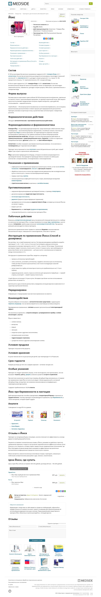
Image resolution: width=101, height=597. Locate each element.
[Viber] (50, 38)
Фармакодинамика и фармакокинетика (21, 50)
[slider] (62, 523)
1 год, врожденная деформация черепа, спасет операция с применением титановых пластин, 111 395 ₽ (82, 168)
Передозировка (14, 66)
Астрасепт (17, 420)
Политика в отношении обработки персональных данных (25, 580)
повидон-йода (51, 74)
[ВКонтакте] (44, 38)
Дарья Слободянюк (32, 495)
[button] (64, 414)
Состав (12, 42)
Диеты (33, 9)
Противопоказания (15, 56)
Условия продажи (44, 45)
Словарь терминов (84, 9)
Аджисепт (15, 423)
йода (18, 132)
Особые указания (44, 53)
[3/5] (34, 21)
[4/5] (35, 21)
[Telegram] (48, 38)
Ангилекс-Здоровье (18, 429)
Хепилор (43, 420)
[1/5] (31, 21)
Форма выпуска (14, 45)
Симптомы (23, 9)
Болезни (12, 9)
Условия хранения (44, 48)
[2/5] (32, 21)
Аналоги (41, 58)
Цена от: (62, 15)
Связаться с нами (13, 587)
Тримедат (74, 116)
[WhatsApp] (52, 38)
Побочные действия (16, 58)
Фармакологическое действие (19, 48)
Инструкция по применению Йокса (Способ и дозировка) (23, 62)
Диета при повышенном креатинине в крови (78, 125)
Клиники (60, 9)
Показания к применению (17, 53)
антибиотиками (42, 183)
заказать (62, 475)
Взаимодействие (44, 42)
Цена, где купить (44, 64)
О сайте (10, 584)
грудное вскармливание (39, 209)
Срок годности (43, 50)
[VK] (9, 591)
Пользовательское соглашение (17, 582)
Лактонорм (74, 134)
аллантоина (12, 76)
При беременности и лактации (48, 56)
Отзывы (41, 61)
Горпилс (30, 420)
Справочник (70, 9)
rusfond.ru (82, 156)
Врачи (52, 9)
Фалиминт (57, 420)
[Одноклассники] (46, 38)
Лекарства (43, 9)
